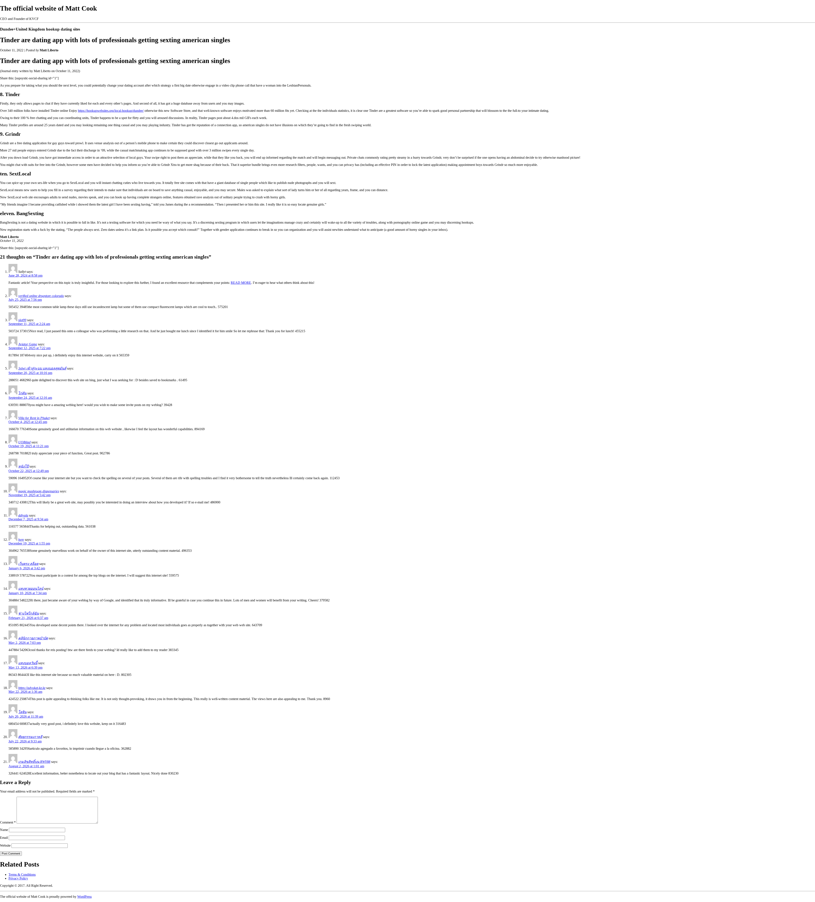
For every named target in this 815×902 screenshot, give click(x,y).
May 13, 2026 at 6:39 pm (25, 667)
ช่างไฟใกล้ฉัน (28, 613)
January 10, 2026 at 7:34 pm (27, 593)
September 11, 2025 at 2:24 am (29, 324)
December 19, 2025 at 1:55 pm (29, 543)
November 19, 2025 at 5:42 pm (29, 495)
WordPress (84, 896)
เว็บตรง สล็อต (28, 564)
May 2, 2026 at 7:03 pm (24, 642)
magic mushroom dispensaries (38, 491)
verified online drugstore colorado (41, 296)
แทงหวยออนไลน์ (30, 588)
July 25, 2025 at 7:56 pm (25, 299)
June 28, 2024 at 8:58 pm (25, 275)
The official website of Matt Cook (48, 8)
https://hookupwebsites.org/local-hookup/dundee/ (111, 110)
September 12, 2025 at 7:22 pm (29, 348)
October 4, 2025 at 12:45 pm (27, 422)
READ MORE (241, 282)
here (21, 539)
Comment (8, 822)
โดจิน (22, 712)
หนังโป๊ (23, 466)
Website (5, 845)
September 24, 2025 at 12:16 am (30, 397)
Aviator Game (27, 344)
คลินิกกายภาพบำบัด (33, 638)
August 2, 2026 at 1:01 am (26, 766)
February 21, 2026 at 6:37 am (28, 618)
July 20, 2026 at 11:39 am (25, 716)
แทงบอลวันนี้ (27, 663)
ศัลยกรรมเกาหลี (30, 737)
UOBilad (24, 442)
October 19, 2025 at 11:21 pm (28, 446)
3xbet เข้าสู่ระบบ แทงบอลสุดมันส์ (42, 368)
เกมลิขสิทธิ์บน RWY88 (34, 761)
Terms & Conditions (22, 874)
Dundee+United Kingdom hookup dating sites (40, 29)
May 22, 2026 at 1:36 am (25, 691)
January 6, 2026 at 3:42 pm (26, 568)
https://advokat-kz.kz (31, 688)
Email (4, 837)
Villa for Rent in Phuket (34, 418)
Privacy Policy (18, 878)
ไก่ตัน (22, 393)
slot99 (22, 320)
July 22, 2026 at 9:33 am (25, 741)
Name (4, 830)
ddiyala (23, 515)
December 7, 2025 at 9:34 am (28, 519)
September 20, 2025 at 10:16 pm (30, 373)
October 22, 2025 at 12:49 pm (28, 471)
